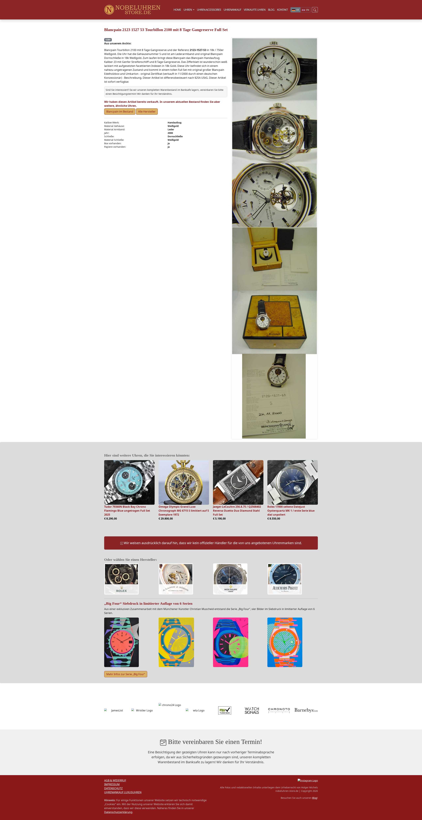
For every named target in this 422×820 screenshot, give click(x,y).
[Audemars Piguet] (284, 579)
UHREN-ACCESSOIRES (209, 10)
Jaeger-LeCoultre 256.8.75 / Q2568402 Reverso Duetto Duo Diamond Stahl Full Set (237, 510)
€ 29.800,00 (166, 518)
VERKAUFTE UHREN (254, 10)
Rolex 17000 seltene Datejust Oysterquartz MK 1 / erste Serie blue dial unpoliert (291, 510)
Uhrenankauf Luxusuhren (122, 792)
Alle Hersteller (147, 111)
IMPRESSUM (112, 784)
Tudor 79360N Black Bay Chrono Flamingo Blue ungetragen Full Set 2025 (127, 510)
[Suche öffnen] (315, 9)
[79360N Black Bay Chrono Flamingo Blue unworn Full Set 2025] (129, 482)
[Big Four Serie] (121, 642)
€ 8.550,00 (273, 518)
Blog (314, 797)
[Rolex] (121, 579)
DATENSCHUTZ (113, 788)
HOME (177, 10)
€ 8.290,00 (110, 518)
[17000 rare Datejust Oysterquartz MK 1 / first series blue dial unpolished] (292, 482)
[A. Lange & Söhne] (176, 579)
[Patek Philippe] (230, 579)
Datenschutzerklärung (118, 812)
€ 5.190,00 (219, 518)
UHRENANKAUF (232, 10)
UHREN (190, 10)
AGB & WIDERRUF (115, 780)
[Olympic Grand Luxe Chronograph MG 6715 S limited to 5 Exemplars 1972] (184, 482)
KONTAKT (282, 10)
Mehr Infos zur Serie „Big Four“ (125, 674)
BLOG (271, 10)
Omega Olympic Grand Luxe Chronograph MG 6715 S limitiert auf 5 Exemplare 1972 (184, 510)
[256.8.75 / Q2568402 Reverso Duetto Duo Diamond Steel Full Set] (238, 482)
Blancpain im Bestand (119, 111)
